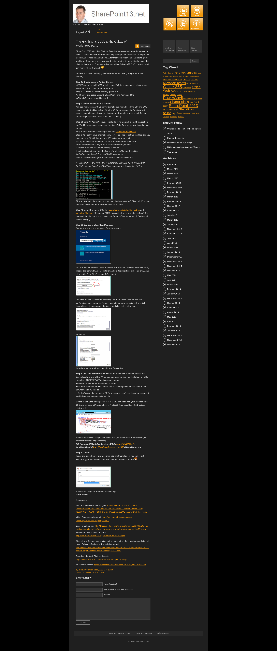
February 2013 (174, 326)
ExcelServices (169, 80)
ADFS (177, 73)
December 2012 (174, 335)
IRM (184, 80)
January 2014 (173, 294)
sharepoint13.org (111, 13)
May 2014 (171, 275)
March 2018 (172, 197)
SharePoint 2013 (89, 572)
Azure (190, 72)
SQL (174, 113)
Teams (180, 113)
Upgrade (194, 113)
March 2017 (172, 220)
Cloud (179, 76)
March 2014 (172, 284)
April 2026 (171, 164)
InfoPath (179, 80)
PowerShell (173, 98)
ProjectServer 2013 (190, 98)
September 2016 (175, 234)
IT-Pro (188, 80)
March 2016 (172, 247)
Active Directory (168, 73)
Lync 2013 (194, 80)
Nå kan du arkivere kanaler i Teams (183, 147)
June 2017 (172, 215)
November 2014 (174, 266)
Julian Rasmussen (143, 633)
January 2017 (173, 224)
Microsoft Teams (174, 83)
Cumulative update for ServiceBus (124, 210)
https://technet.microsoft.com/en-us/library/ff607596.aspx (120, 565)
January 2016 (173, 252)
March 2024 (172, 173)
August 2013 (173, 312)
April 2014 (171, 280)
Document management (190, 76)
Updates (187, 113)
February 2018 (174, 201)
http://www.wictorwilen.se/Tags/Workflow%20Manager (100, 536)
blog (199, 73)
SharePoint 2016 (170, 110)
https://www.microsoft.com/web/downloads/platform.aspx (102, 559)
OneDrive (182, 91)
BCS (195, 73)
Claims (174, 76)
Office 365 (172, 86)
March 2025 (172, 169)
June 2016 (172, 243)
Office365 (187, 87)
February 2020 (174, 192)
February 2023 (174, 183)
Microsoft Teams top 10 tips (179, 142)
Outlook (179, 95)
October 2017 (173, 206)
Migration (189, 83)
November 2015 (174, 261)
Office (195, 83)
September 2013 (175, 307)
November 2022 (174, 187)
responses (143, 46)
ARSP (183, 73)
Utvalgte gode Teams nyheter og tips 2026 (184, 131)
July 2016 (171, 238)
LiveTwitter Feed (102, 30)
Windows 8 (173, 117)
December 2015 (174, 257)
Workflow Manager (84, 213)
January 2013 (173, 331)
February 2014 (174, 289)
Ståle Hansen (163, 633)
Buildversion (167, 76)
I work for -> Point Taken (119, 633)
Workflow (100, 572)
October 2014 (173, 270)
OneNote (173, 95)
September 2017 (175, 210)
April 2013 (171, 321)
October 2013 (173, 303)
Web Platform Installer (126, 131)
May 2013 (171, 317)
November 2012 (174, 340)
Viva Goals (172, 152)
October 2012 (173, 344)
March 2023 (172, 178)
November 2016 (174, 229)
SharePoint (178, 102)
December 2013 (174, 298)
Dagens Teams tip (175, 138)
